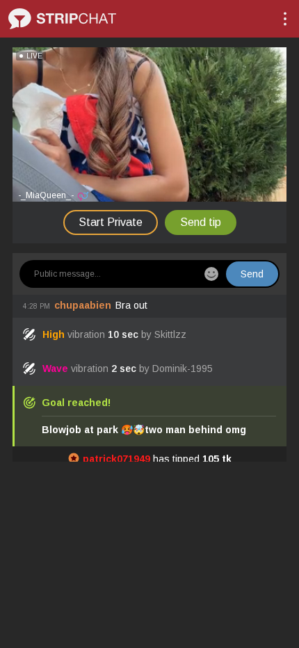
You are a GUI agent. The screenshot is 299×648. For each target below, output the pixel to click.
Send (252, 274)
